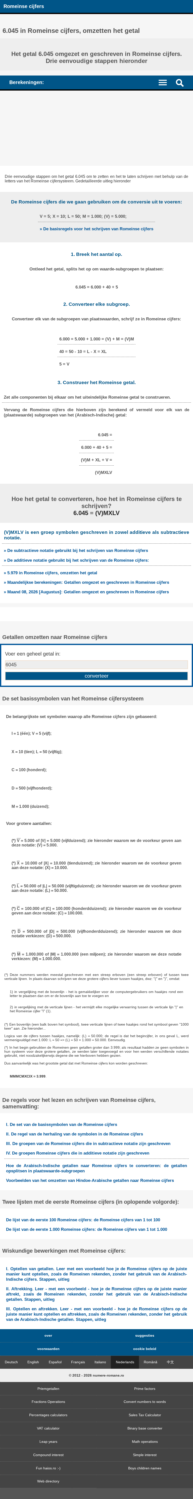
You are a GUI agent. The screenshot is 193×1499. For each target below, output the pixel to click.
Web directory (48, 1481)
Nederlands (125, 1362)
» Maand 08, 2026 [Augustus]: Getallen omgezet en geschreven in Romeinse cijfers (86, 591)
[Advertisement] (96, 128)
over (48, 1335)
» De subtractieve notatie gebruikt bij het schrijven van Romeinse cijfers (76, 550)
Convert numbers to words (145, 1402)
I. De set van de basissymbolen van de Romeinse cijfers (61, 1124)
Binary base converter (144, 1428)
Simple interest (145, 1455)
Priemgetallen (48, 1389)
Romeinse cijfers (24, 6)
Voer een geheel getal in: (33, 654)
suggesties (144, 1335)
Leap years (48, 1442)
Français (78, 1362)
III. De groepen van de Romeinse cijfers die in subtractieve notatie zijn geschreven (88, 1143)
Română (150, 1362)
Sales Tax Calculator (145, 1415)
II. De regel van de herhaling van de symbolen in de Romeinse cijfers (74, 1133)
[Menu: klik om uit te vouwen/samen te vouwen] (165, 82)
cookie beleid (144, 1349)
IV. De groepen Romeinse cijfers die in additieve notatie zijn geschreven (77, 1153)
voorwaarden (48, 1349)
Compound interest (48, 1455)
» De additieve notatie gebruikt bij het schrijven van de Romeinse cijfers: (76, 560)
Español (55, 1362)
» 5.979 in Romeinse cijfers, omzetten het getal (50, 572)
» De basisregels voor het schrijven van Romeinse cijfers (96, 228)
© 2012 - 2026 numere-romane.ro (96, 1375)
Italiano (100, 1362)
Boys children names (144, 1468)
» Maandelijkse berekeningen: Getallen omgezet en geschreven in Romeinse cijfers (86, 582)
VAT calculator (48, 1428)
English (33, 1362)
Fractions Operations (48, 1402)
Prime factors (144, 1389)
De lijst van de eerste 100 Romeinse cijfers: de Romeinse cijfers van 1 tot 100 (83, 1219)
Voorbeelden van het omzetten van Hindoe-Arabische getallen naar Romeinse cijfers (90, 1180)
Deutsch (11, 1362)
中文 (170, 1362)
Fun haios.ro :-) (48, 1468)
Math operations (145, 1442)
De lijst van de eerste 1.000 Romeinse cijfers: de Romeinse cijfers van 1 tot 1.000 (86, 1229)
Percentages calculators (48, 1415)
